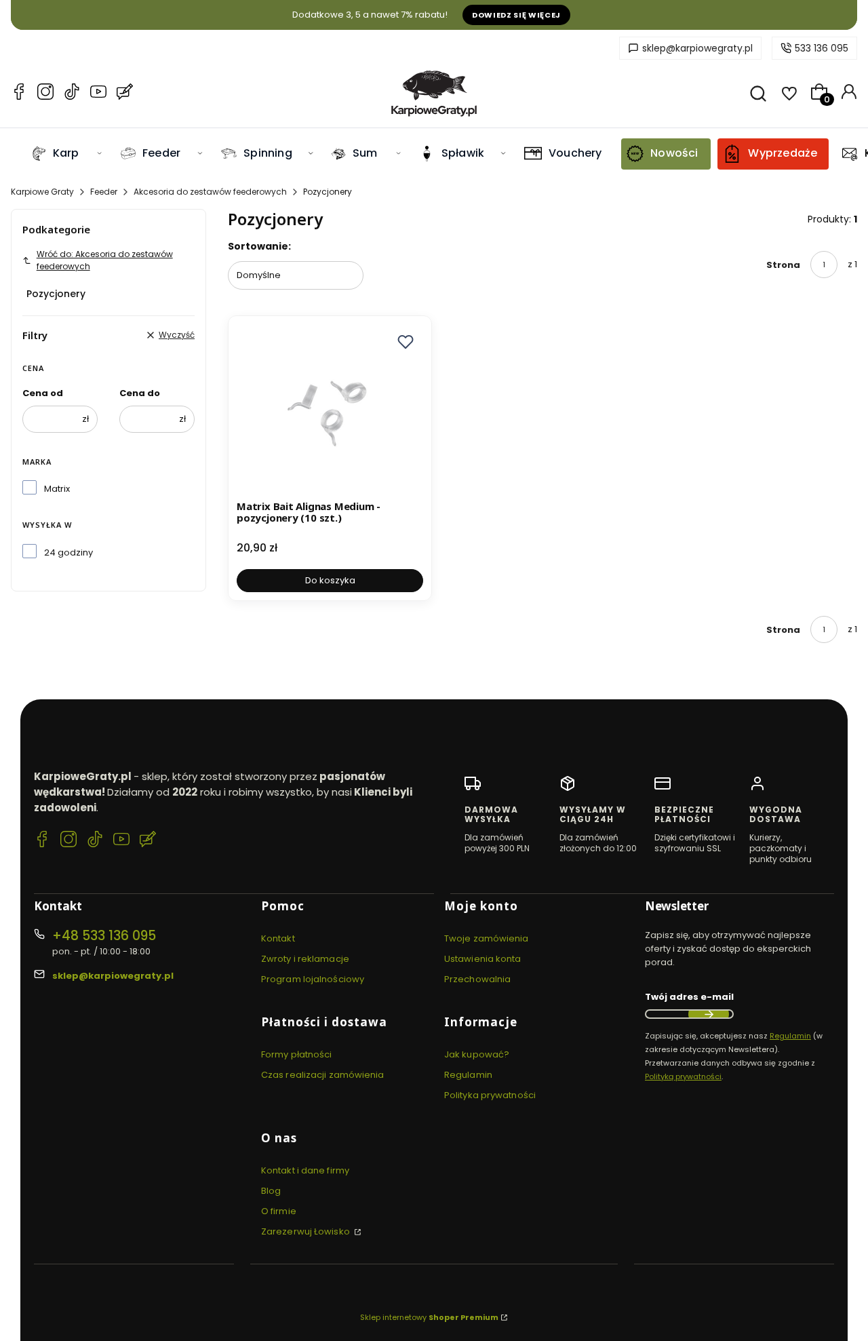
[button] (405, 342)
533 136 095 (821, 48)
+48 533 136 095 (104, 936)
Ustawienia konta (482, 958)
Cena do (139, 393)
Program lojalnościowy (312, 979)
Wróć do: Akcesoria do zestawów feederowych (105, 260)
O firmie (278, 1211)
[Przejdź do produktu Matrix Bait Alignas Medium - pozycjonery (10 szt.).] (330, 409)
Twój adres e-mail (689, 996)
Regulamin (468, 1074)
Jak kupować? (476, 1054)
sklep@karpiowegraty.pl (697, 48)
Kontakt (278, 938)
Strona (783, 264)
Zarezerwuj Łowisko (306, 1231)
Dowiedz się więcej (516, 14)
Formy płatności (296, 1054)
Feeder (103, 191)
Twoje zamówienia (486, 938)
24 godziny (68, 552)
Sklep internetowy (429, 1317)
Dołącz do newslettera (708, 1014)
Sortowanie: (259, 246)
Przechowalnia (477, 979)
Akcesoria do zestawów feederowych (210, 191)
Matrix (57, 488)
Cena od (42, 393)
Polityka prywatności (490, 1095)
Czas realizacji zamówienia (322, 1074)
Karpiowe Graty (42, 191)
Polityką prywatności (683, 1076)
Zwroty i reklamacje (305, 958)
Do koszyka (330, 580)
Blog (271, 1190)
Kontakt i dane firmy (305, 1170)
